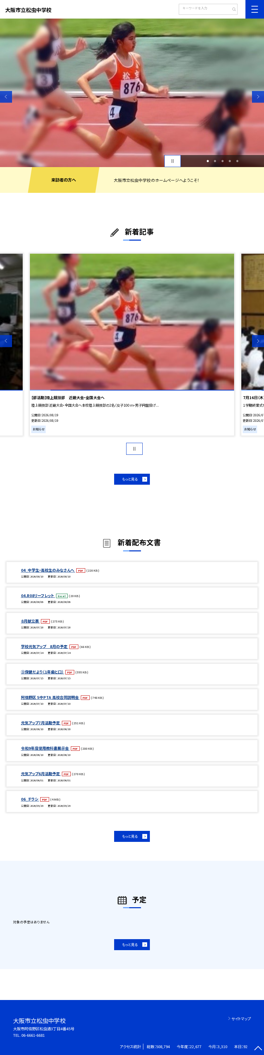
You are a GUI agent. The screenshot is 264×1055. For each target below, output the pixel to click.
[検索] (232, 10)
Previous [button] (6, 97)
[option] (132, 93)
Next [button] (258, 97)
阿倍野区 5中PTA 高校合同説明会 (50, 697)
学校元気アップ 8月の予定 (44, 646)
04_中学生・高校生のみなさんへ (48, 570)
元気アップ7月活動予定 (41, 722)
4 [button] (230, 161)
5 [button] (237, 161)
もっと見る (130, 479)
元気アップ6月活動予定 (41, 773)
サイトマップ (241, 1018)
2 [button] (215, 161)
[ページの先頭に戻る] (258, 1049)
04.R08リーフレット (38, 595)
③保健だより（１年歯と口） (42, 671)
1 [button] (208, 161)
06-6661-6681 (33, 1035)
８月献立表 (30, 621)
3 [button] (222, 161)
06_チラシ (30, 799)
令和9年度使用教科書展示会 (45, 748)
